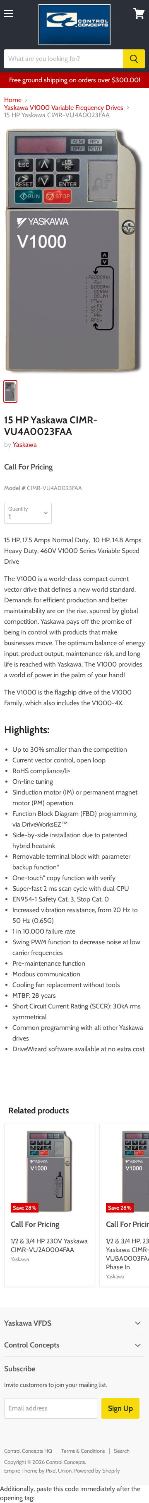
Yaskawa (25, 444)
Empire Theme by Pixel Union (38, 1470)
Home (13, 100)
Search (122, 1450)
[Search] (134, 58)
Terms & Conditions (83, 1450)
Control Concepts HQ (28, 1450)
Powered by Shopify (97, 1470)
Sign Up (120, 1408)
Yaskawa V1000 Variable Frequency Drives (63, 108)
